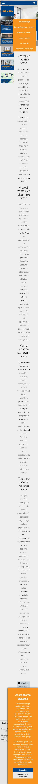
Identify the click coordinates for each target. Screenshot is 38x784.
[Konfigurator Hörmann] (7, 56)
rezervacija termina (24, 33)
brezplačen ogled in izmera (24, 27)
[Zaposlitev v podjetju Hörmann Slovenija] (7, 30)
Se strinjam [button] (23, 770)
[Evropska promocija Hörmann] (7, 43)
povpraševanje (24, 22)
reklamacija (24, 43)
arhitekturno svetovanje (24, 49)
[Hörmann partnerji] (7, 82)
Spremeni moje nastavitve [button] (22, 775)
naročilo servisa (24, 38)
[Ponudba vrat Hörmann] (7, 69)
